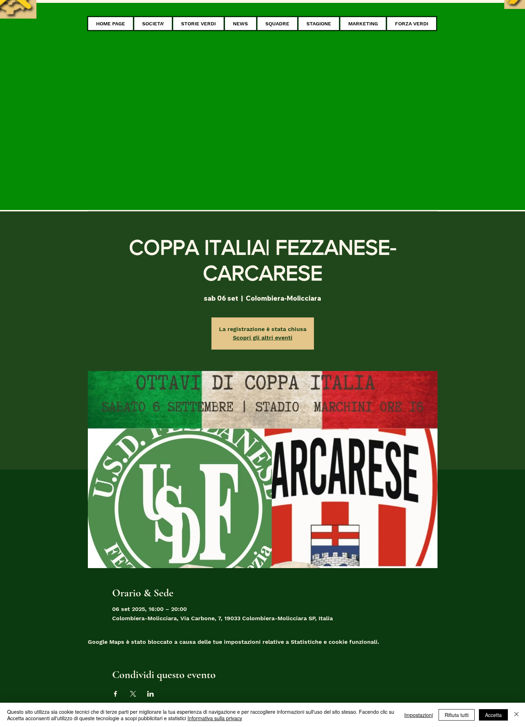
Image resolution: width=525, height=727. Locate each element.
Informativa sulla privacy (215, 718)
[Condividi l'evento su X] (133, 694)
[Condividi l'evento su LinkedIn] (150, 694)
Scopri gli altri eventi (262, 337)
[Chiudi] (516, 714)
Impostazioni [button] (418, 714)
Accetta (493, 714)
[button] (153, 23)
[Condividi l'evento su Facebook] (115, 694)
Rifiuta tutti (457, 714)
